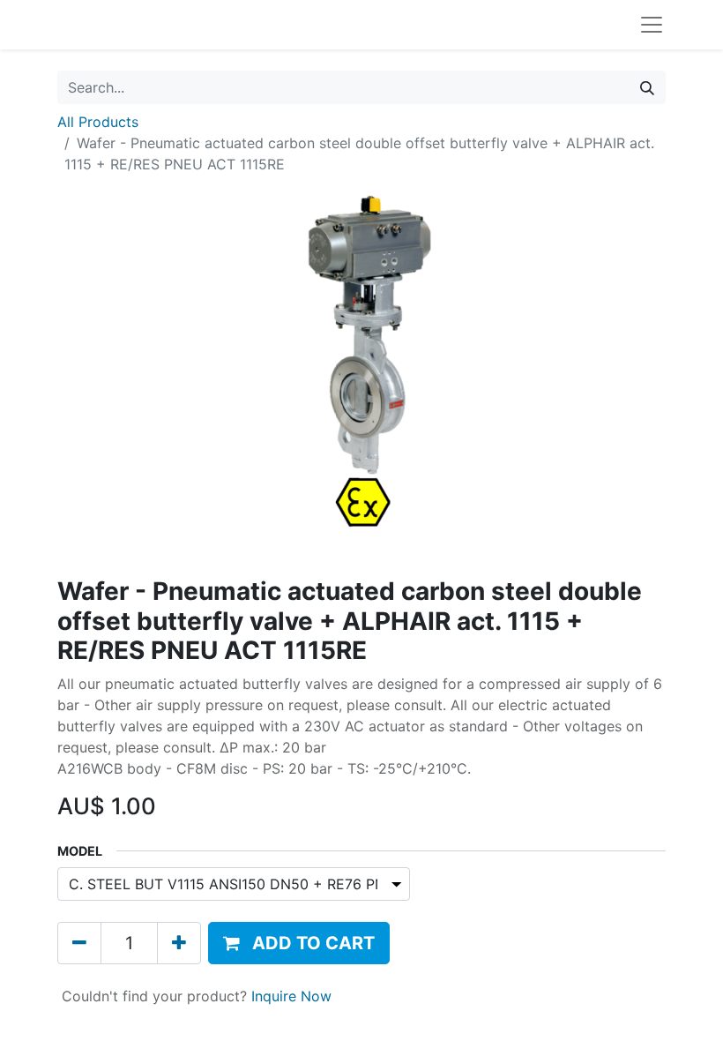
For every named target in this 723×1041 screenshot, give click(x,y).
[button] (299, 943)
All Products (97, 122)
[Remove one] (79, 943)
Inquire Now (291, 996)
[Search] (647, 87)
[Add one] (179, 943)
